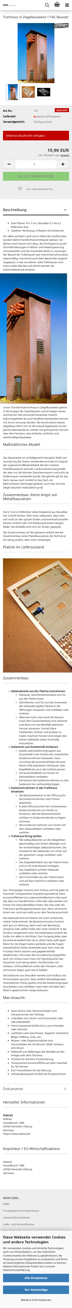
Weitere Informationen (36, 1300)
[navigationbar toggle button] (67, 5)
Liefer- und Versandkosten (18, 1224)
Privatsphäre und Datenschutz (21, 1210)
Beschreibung (14, 209)
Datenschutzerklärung (16, 1270)
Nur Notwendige (36, 1290)
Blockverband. (31, 465)
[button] (9, 164)
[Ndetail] (8, 5)
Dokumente (13, 1088)
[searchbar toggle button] (47, 5)
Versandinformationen (16, 1217)
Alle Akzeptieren (36, 1278)
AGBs (6, 1204)
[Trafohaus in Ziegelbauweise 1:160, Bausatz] (36, 52)
